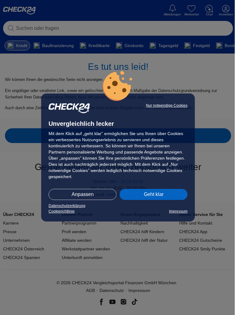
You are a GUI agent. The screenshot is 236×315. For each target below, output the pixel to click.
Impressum (178, 211)
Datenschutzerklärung (67, 206)
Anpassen (83, 194)
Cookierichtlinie (62, 211)
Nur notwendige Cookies (166, 105)
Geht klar (153, 194)
